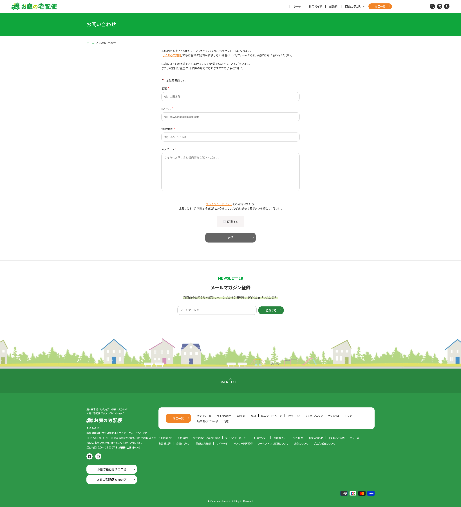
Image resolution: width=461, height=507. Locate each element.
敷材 (253, 415)
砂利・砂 (241, 415)
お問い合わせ (315, 438)
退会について (301, 443)
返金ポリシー (280, 438)
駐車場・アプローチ (207, 421)
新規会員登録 (203, 443)
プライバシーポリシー (219, 204)
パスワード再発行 (243, 443)
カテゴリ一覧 (204, 415)
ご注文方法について (324, 443)
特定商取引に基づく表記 (206, 438)
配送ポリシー (261, 438)
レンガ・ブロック (314, 415)
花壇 (226, 421)
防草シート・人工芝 (271, 415)
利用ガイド (315, 6)
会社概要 (298, 438)
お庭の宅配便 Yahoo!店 (112, 479)
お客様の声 (164, 443)
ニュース (354, 438)
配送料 (333, 6)
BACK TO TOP (230, 382)
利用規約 (183, 438)
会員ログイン (183, 443)
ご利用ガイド (165, 438)
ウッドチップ (293, 415)
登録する (271, 310)
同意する (232, 221)
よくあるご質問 (172, 55)
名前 (165, 88)
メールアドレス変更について (273, 443)
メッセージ (168, 149)
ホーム (297, 6)
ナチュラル (333, 415)
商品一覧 (380, 6)
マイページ (222, 443)
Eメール (167, 109)
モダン (348, 415)
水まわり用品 (224, 415)
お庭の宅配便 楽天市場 (111, 469)
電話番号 (168, 129)
